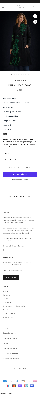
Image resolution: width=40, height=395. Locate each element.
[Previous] (7, 74)
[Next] (32, 74)
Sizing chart (7, 295)
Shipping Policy (8, 317)
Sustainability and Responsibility (14, 306)
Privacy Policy (7, 302)
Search (5, 291)
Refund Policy (7, 310)
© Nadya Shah (20, 368)
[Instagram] (3, 249)
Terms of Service (9, 313)
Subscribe (11, 278)
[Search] (33, 7)
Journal (5, 321)
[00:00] (20, 41)
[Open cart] (37, 7)
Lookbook (6, 299)
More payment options (20, 180)
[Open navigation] (3, 7)
